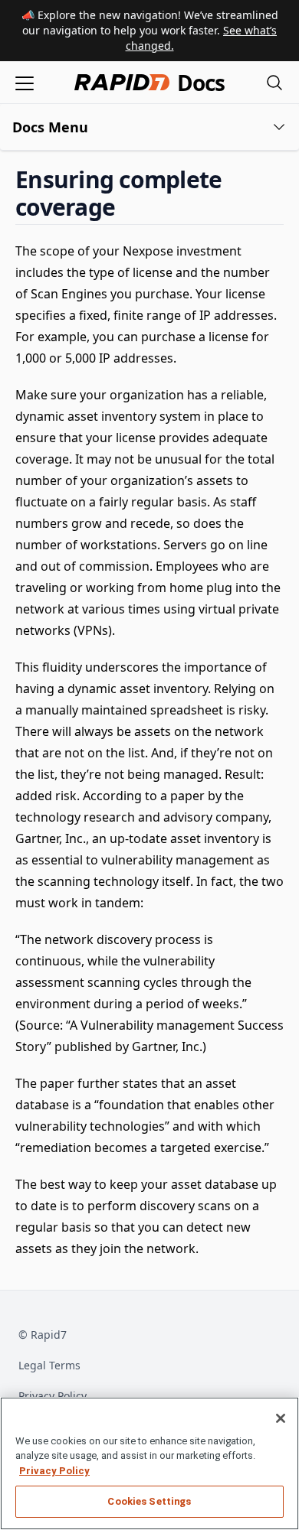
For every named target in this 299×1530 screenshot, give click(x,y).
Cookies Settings (149, 1501)
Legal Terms (49, 1365)
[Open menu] (24, 82)
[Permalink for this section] (128, 207)
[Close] (280, 1418)
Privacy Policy (52, 1395)
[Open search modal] (274, 82)
